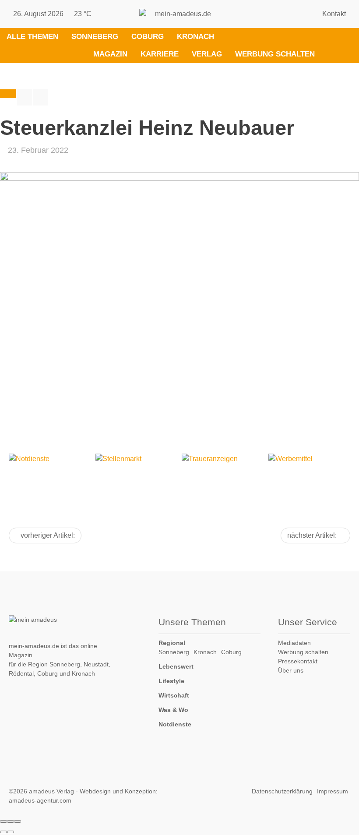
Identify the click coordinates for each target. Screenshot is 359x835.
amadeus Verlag (51, 791)
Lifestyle (171, 680)
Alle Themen (32, 36)
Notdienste (174, 724)
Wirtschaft (173, 695)
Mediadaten (294, 642)
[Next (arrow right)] (10, 832)
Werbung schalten (275, 54)
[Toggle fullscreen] (10, 821)
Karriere (160, 54)
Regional (171, 642)
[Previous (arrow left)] (3, 832)
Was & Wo (173, 709)
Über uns (290, 670)
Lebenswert (176, 666)
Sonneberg (94, 36)
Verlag (207, 54)
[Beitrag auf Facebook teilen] (24, 97)
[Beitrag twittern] (40, 97)
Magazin (110, 54)
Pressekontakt (297, 661)
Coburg (147, 36)
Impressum (332, 791)
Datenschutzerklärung (282, 791)
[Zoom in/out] (17, 821)
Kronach (195, 36)
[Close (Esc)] (3, 821)
